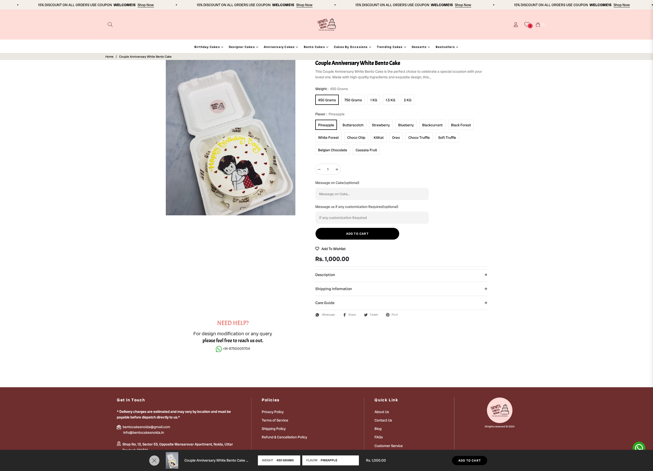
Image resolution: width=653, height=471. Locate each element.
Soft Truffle (447, 137)
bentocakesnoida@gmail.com (146, 427)
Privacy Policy (273, 412)
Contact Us (383, 420)
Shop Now (138, 5)
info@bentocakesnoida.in (143, 432)
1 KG (373, 100)
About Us (381, 412)
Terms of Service (275, 420)
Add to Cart (469, 460)
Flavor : (330, 114)
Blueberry (406, 125)
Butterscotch (353, 125)
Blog (378, 428)
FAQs (378, 437)
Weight (267, 460)
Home (109, 56)
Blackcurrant (432, 125)
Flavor (311, 460)
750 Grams (353, 100)
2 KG (407, 100)
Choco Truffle (419, 137)
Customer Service (388, 445)
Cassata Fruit (366, 150)
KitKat (379, 137)
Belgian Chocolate (332, 150)
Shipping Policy (274, 428)
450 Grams (327, 100)
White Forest (328, 137)
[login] (515, 24)
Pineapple (326, 125)
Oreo (396, 137)
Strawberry (381, 125)
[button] (110, 24)
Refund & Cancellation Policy (284, 437)
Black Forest (461, 125)
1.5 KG (390, 100)
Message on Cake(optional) (337, 182)
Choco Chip (356, 137)
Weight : (331, 88)
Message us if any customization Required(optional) (356, 206)
